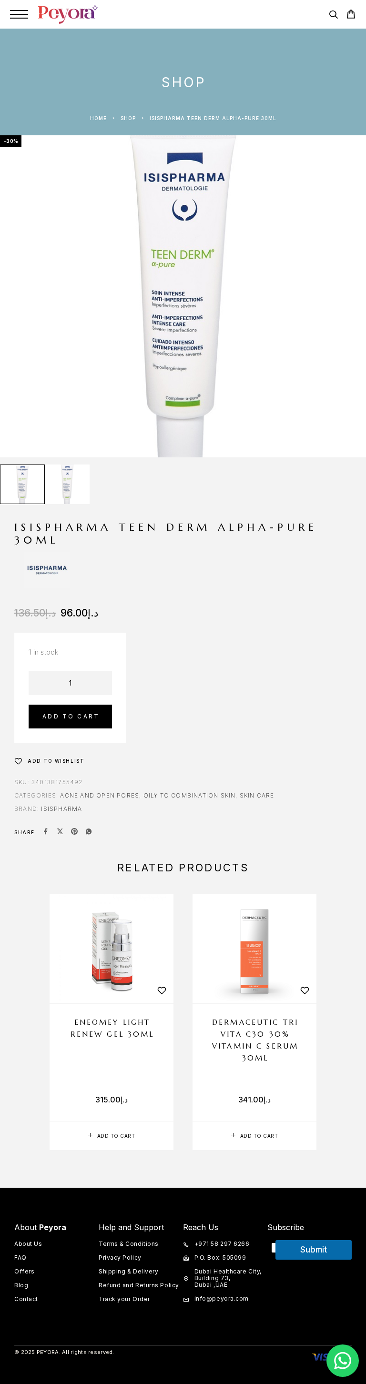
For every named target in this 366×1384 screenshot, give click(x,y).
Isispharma (61, 808)
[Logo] (68, 14)
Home (98, 118)
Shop (128, 118)
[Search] (333, 16)
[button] (111, 1135)
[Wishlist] (161, 990)
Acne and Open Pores (99, 795)
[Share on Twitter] (60, 832)
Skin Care (257, 795)
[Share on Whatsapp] (88, 832)
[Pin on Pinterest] (74, 832)
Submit (313, 1249)
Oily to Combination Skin (189, 795)
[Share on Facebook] (46, 832)
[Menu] (19, 14)
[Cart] (351, 15)
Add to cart (71, 716)
